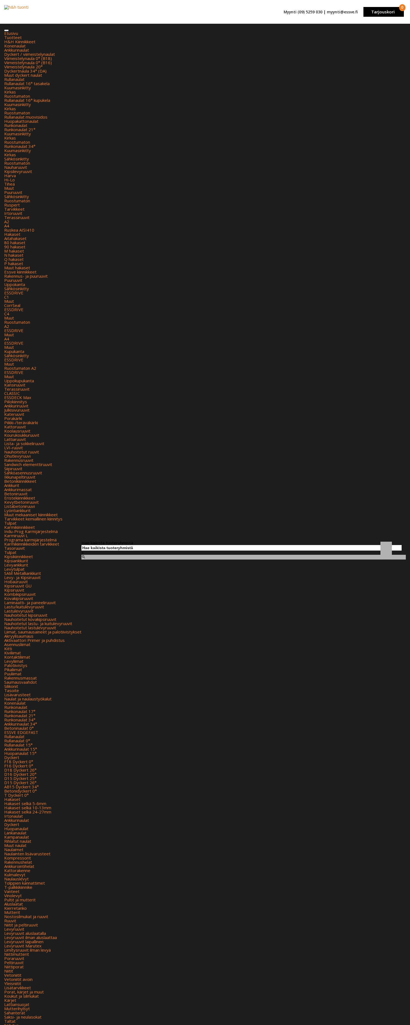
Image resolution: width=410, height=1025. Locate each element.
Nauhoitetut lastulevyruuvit (30, 627)
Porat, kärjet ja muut (24, 992)
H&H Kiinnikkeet (19, 41)
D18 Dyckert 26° (20, 770)
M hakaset (14, 251)
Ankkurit (11, 485)
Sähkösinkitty (16, 159)
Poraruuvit (14, 958)
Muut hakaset (17, 267)
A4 (6, 226)
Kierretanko (15, 908)
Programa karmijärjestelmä (30, 539)
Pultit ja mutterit (20, 899)
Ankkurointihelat (19, 866)
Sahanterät (14, 1013)
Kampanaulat (16, 837)
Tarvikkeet (14, 209)
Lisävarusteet (17, 694)
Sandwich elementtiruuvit (28, 464)
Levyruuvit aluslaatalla (25, 933)
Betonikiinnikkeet (20, 481)
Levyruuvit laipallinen (24, 941)
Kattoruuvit (15, 426)
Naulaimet (13, 849)
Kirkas (10, 92)
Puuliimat (12, 673)
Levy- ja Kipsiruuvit (22, 577)
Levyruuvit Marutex (23, 946)
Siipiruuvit (13, 468)
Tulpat (10, 523)
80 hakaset (14, 242)
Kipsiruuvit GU (18, 586)
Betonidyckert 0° (20, 791)
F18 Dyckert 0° (18, 761)
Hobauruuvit (16, 581)
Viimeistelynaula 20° (23, 66)
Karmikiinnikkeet (19, 527)
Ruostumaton (17, 96)
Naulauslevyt (16, 879)
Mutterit (12, 912)
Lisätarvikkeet (17, 987)
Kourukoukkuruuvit (21, 435)
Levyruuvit (14, 929)
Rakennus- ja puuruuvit (26, 276)
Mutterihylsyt (17, 1008)
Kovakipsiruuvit (18, 598)
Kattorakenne (17, 870)
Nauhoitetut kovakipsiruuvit (30, 619)
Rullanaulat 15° (18, 745)
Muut (9, 188)
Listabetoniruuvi (19, 506)
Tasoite (11, 690)
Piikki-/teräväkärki (21, 422)
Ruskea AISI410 (19, 230)
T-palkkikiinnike (18, 887)
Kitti (8, 648)
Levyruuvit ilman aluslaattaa (30, 937)
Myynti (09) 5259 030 (303, 12)
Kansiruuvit (14, 385)
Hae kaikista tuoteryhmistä (107, 543)
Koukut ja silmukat (21, 996)
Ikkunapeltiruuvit (19, 477)
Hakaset (12, 234)
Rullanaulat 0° (17, 740)
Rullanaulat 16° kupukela (27, 100)
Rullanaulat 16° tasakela (27, 83)
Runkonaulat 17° (19, 711)
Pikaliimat (13, 669)
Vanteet (12, 891)
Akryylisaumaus (18, 636)
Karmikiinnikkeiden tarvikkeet (31, 544)
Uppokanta (14, 284)
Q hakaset (14, 259)
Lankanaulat (15, 833)
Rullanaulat (14, 79)
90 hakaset (14, 246)
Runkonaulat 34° (19, 146)
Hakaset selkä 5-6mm (25, 803)
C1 (6, 297)
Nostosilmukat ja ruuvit (26, 916)
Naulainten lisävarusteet (27, 853)
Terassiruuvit (17, 217)
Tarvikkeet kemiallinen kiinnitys (33, 519)
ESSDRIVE (13, 293)
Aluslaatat (13, 904)
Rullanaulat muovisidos (25, 117)
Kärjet (10, 1000)
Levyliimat (13, 661)
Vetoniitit (12, 975)
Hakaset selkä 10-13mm (27, 807)
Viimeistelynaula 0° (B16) (28, 62)
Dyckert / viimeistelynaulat (29, 54)
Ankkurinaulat (16, 50)
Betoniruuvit (16, 493)
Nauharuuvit (15, 167)
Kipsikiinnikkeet (18, 556)
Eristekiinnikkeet (19, 498)
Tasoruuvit (14, 548)
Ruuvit (10, 920)
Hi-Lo (9, 180)
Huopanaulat (16, 828)
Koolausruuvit (17, 431)
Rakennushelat (18, 862)
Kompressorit (17, 858)
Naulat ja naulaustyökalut (28, 699)
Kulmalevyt (14, 874)
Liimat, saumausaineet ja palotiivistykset (42, 632)
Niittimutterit (16, 954)
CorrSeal (12, 305)
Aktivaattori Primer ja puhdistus (34, 640)
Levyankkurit (16, 565)
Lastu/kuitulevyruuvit (24, 606)
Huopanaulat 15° (20, 753)
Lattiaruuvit (15, 439)
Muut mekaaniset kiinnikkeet (31, 514)
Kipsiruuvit (14, 590)
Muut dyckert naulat (23, 75)
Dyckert (11, 757)
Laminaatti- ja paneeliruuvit (30, 602)
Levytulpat (14, 569)
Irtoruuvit (13, 213)
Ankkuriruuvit (16, 406)
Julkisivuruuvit (17, 410)
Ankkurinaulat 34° (20, 724)
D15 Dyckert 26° (20, 782)
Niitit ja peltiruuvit (21, 925)
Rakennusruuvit (18, 460)
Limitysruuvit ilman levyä (27, 950)
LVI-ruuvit (13, 447)
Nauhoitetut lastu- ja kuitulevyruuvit (38, 623)
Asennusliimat (17, 644)
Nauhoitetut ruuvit (21, 452)
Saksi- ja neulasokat (23, 1017)
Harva (10, 175)
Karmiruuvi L (16, 535)
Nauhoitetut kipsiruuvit (25, 615)
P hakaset (13, 263)
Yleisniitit (12, 983)
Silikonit (11, 686)
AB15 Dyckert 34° (21, 786)
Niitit (8, 971)
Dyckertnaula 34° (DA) (25, 71)
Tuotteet (13, 37)
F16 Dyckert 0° (18, 766)
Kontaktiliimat (17, 657)
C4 (6, 313)
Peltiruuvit (14, 962)
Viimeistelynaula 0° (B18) (28, 58)
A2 (6, 221)
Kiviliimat (12, 653)
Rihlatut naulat (17, 841)
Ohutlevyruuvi (17, 456)
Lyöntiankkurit (17, 510)
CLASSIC (12, 393)
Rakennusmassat (20, 678)
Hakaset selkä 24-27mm (27, 812)
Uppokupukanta (19, 380)
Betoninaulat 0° (19, 728)
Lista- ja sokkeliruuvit (24, 443)
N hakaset (13, 255)
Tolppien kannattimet (24, 883)
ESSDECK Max (17, 397)
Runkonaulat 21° (19, 129)
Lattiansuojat (16, 1004)
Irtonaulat (13, 816)
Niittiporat (14, 966)
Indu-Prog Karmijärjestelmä (31, 531)
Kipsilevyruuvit (18, 171)
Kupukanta (14, 351)
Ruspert (12, 205)
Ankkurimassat (18, 489)
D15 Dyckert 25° (20, 778)
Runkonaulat (15, 125)
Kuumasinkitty (17, 87)
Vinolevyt (13, 895)
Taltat (10, 1021)
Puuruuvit (13, 192)
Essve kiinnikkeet (20, 272)
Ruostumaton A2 (20, 368)
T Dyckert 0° (16, 795)
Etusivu (11, 33)
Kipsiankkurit (16, 560)
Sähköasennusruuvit (23, 473)
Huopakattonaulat (21, 121)
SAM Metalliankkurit (22, 573)
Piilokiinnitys (15, 401)
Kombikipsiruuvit (20, 594)
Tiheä (9, 184)
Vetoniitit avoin (18, 979)
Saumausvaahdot (20, 682)
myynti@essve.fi (342, 12)
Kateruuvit (14, 414)
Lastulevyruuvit (18, 611)
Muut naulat (15, 845)
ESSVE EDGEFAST (21, 732)
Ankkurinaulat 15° (20, 749)
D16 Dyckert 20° (20, 774)
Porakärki (13, 418)
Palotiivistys (15, 665)
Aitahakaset (15, 238)
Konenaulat (15, 46)
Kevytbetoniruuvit (21, 502)
